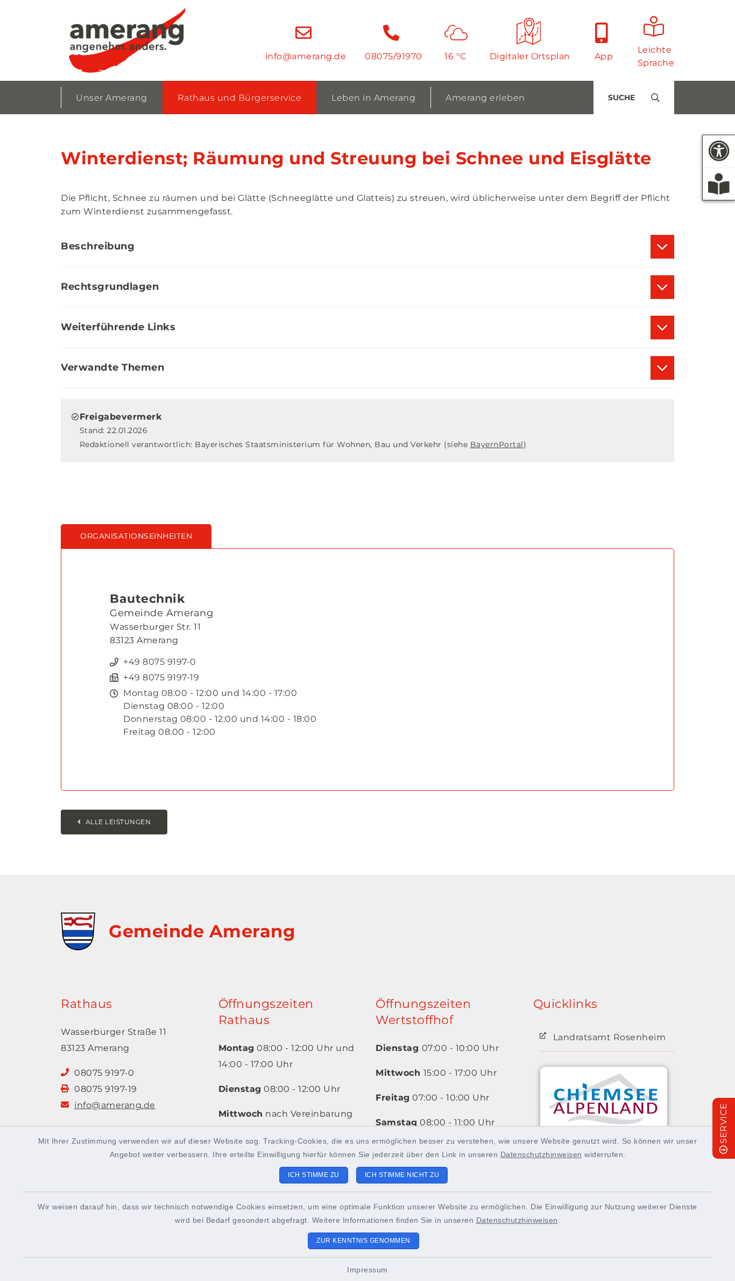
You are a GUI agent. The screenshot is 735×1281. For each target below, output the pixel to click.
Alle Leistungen (118, 822)
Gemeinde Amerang (202, 931)
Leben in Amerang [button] (373, 98)
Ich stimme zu (314, 1175)
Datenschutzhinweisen (541, 1154)
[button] (719, 151)
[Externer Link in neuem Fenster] (604, 1105)
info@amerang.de (115, 1105)
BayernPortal (497, 444)
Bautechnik (147, 598)
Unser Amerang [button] (111, 98)
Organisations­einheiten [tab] (136, 536)
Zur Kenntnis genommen (363, 1240)
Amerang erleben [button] (485, 98)
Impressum (367, 1269)
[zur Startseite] (127, 40)
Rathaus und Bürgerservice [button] (240, 98)
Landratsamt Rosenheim (609, 1037)
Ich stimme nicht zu (402, 1175)
